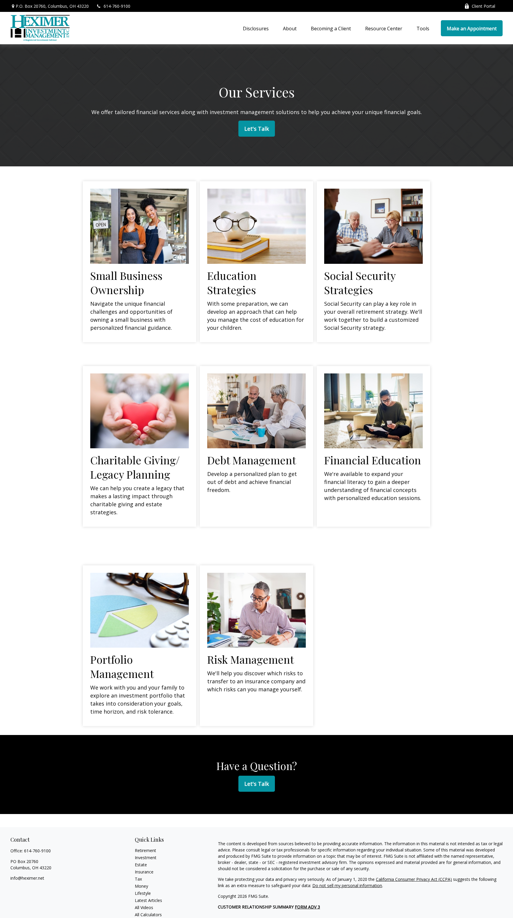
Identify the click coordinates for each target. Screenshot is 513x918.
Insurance (144, 872)
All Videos (144, 907)
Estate (141, 864)
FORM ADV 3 (307, 907)
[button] (255, 28)
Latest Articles (148, 900)
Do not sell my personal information (347, 885)
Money (141, 886)
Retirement (145, 850)
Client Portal (483, 6)
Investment (145, 857)
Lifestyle (143, 893)
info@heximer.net (27, 878)
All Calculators (148, 914)
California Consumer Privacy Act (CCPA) (414, 879)
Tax (138, 879)
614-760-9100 (117, 6)
